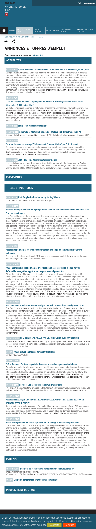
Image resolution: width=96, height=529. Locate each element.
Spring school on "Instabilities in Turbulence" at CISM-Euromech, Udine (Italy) (53, 69)
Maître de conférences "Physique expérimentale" (36, 479)
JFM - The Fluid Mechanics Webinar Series (37, 159)
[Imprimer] (7, 42)
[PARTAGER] (14, 42)
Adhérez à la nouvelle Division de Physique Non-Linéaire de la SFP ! (50, 131)
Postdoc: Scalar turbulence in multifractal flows (40, 384)
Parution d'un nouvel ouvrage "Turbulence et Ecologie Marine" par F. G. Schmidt (42, 144)
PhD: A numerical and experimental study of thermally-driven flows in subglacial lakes (45, 305)
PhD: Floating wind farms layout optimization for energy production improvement (42, 422)
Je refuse (69, 524)
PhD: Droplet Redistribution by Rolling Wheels (39, 197)
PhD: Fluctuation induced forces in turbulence (34, 351)
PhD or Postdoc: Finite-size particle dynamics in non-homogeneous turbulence (41, 364)
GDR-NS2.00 (10, 37)
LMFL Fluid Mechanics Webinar (32, 125)
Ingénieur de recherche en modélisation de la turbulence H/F (47, 468)
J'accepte (54, 524)
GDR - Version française (25, 37)
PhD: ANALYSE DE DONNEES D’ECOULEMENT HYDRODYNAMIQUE (49, 338)
